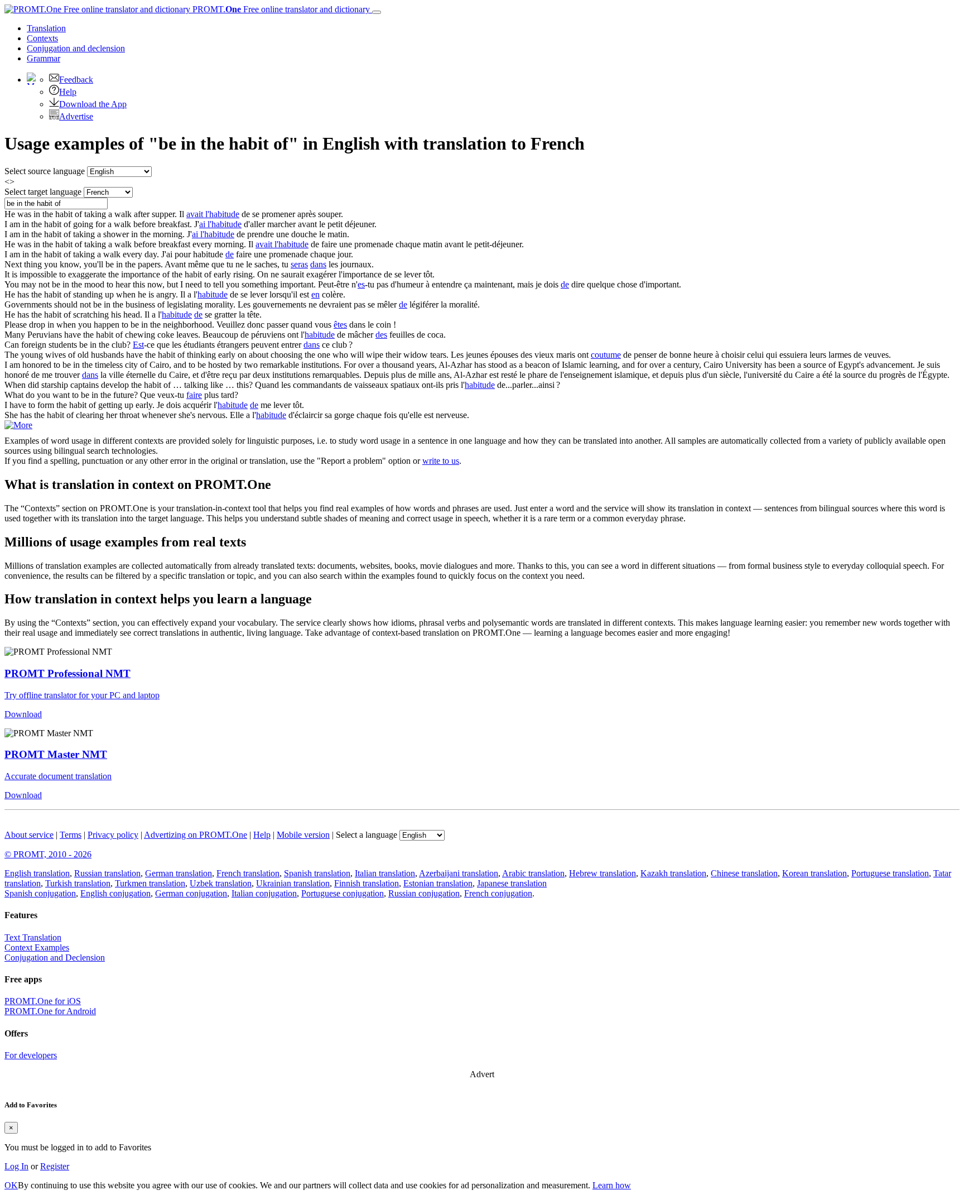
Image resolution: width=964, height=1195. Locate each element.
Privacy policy (113, 834)
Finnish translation (366, 883)
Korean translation (814, 873)
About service (29, 834)
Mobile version (303, 834)
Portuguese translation (890, 873)
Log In (16, 1166)
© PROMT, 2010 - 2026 (47, 854)
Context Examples (36, 947)
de (229, 254)
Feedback (76, 79)
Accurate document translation (58, 776)
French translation (247, 873)
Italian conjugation (264, 893)
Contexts (42, 38)
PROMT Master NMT (55, 754)
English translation (37, 873)
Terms (70, 834)
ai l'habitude (220, 224)
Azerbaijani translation (458, 873)
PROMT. (280, 9)
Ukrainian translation (293, 883)
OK (11, 1185)
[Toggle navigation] (376, 12)
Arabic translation (533, 873)
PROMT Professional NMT (67, 673)
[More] (18, 425)
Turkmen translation (150, 883)
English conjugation (115, 893)
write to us (440, 460)
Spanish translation (317, 873)
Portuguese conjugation (342, 893)
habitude (212, 294)
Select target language (42, 191)
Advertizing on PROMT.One (195, 834)
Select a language (366, 834)
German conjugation (191, 893)
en (315, 294)
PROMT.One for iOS (42, 1001)
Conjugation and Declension (54, 957)
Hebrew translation (602, 873)
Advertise (76, 116)
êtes (340, 324)
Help (67, 92)
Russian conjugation (424, 893)
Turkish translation (77, 883)
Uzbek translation (221, 883)
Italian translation (385, 873)
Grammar (43, 58)
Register (54, 1166)
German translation (178, 873)
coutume (606, 354)
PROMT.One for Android (50, 1011)
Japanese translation (512, 883)
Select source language (44, 171)
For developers (30, 1055)
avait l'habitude (212, 214)
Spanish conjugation (40, 893)
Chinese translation (744, 873)
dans (318, 264)
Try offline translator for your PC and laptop (82, 695)
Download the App (93, 104)
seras (299, 264)
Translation (46, 28)
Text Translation (32, 937)
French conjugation (498, 893)
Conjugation (76, 48)
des (381, 334)
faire (194, 395)
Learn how (611, 1185)
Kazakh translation (673, 873)
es (361, 284)
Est (138, 344)
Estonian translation (438, 883)
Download (23, 714)
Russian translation (107, 873)
